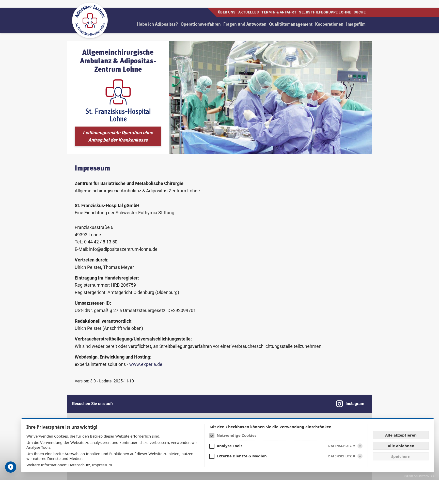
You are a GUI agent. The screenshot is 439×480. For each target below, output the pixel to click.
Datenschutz (79, 464)
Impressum (102, 464)
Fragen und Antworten (244, 24)
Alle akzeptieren (401, 435)
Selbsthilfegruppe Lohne (325, 12)
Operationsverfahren (201, 24)
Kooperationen (329, 24)
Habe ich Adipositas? (157, 24)
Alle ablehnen (401, 445)
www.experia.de (145, 364)
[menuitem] (157, 24)
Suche (360, 12)
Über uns (227, 12)
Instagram (355, 403)
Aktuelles (248, 12)
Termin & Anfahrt (278, 12)
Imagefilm (356, 24)
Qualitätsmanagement (290, 24)
